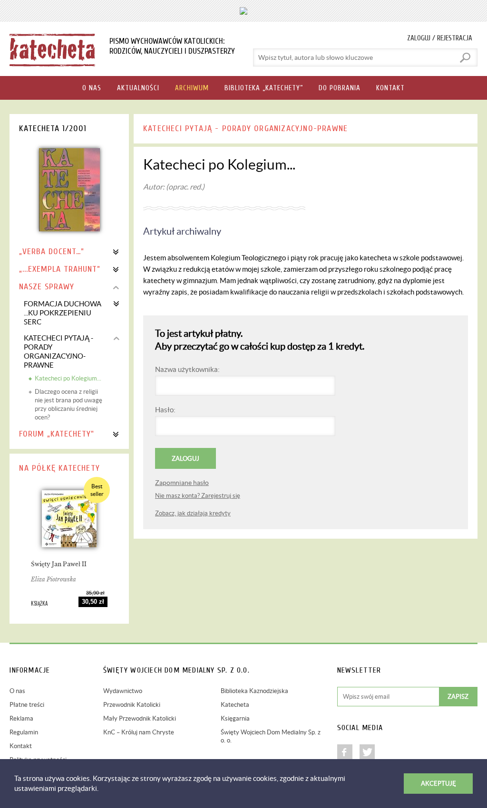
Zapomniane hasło (182, 482)
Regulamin (24, 732)
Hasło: (165, 410)
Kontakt (21, 746)
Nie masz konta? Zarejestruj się (197, 495)
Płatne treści (27, 704)
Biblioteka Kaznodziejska (254, 690)
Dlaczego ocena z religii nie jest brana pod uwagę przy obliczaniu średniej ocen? (68, 404)
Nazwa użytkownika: (187, 369)
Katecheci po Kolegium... (68, 378)
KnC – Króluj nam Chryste (138, 732)
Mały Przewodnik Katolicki (139, 718)
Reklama (21, 718)
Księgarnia (235, 718)
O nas (17, 690)
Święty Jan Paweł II (59, 564)
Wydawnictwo (122, 690)
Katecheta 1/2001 (53, 128)
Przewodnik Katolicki (131, 704)
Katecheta (235, 704)
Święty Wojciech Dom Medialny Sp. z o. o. (271, 736)
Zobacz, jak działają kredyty (193, 513)
